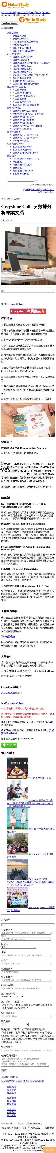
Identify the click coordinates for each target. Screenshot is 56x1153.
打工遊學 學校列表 (22, 93)
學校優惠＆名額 (21, 45)
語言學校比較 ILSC (22, 69)
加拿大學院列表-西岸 (23, 116)
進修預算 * (6, 1047)
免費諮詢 (5, 919)
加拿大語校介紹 (21, 60)
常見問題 (11, 1101)
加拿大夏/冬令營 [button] (15, 143)
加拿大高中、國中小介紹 (25, 134)
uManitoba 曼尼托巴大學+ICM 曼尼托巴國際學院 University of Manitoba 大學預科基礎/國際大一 (30, 803)
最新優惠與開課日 (12, 693)
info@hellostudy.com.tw (42, 184)
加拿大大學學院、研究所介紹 (28, 125)
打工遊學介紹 (19, 90)
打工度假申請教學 (22, 102)
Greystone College (14, 304)
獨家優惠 (11, 1104)
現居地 (4, 944)
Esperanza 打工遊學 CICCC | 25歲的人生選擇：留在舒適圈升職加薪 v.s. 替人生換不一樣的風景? (31, 882)
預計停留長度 (8, 1013)
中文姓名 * (6, 930)
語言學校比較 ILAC (22, 66)
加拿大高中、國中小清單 (25, 137)
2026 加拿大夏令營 (22, 149)
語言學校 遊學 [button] (14, 54)
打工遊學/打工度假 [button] (16, 87)
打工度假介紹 (19, 99)
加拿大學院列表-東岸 (23, 122)
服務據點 (17, 167)
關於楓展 (11, 1087)
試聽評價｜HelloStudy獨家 (26, 84)
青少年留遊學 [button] (14, 131)
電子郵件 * (6, 977)
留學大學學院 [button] (14, 108)
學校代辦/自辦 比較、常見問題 (28, 114)
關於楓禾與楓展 (21, 173)
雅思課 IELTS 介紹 (22, 78)
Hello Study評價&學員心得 (26, 158)
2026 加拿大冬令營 (22, 146)
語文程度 (5, 1021)
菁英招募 (11, 1115)
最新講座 (11, 1093)
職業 (3, 952)
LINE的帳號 (7, 985)
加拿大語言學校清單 (23, 57)
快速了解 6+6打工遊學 (24, 51)
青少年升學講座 (21, 140)
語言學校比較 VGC (22, 72)
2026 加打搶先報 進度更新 (26, 105)
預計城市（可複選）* (12, 1001)
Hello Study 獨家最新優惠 (25, 42)
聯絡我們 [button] (11, 155)
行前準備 (11, 1098)
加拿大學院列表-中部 (23, 119)
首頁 (3, 199)
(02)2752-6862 (8, 12)
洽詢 (49, 722)
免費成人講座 (19, 36)
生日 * (4, 960)
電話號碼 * (6, 969)
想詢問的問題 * (9, 1055)
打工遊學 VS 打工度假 (24, 96)
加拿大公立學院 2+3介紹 (25, 111)
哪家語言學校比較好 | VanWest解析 (30, 75)
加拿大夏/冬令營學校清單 (25, 152)
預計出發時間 (8, 993)
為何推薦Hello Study (23, 170)
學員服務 (17, 161)
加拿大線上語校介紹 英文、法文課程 (31, 63)
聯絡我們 (11, 1112)
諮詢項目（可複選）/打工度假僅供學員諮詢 (23, 1029)
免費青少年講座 (21, 39)
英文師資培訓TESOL (23, 81)
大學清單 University (22, 128)
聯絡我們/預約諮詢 (22, 164)
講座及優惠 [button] (12, 33)
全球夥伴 (11, 1109)
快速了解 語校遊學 (22, 48)
